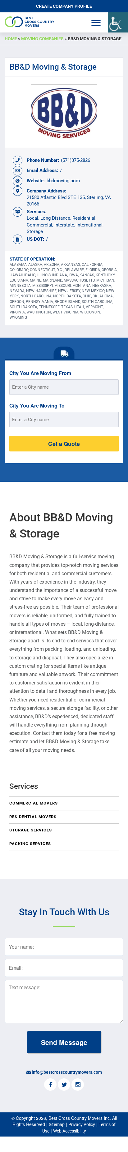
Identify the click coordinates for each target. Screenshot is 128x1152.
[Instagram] (78, 1085)
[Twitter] (64, 1085)
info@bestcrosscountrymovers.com (67, 1072)
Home (11, 38)
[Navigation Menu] (96, 22)
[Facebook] (50, 1085)
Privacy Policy (81, 1124)
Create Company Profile (64, 6)
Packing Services (30, 843)
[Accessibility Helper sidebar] (118, 22)
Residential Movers (33, 816)
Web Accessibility (69, 1130)
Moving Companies (42, 38)
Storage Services (30, 830)
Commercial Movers (33, 803)
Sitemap (57, 1124)
